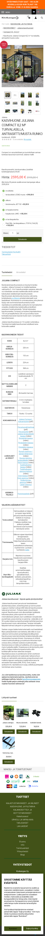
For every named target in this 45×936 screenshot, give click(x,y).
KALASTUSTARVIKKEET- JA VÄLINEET (22, 803)
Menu (8, 12)
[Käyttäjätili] (36, 17)
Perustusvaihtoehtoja (26, 427)
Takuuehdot (6, 254)
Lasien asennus (26, 485)
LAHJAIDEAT (22, 826)
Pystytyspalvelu (24, 494)
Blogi (22, 854)
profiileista (16, 298)
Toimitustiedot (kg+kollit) (11, 252)
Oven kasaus (23, 476)
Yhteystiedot (22, 851)
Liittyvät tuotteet (9, 697)
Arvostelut (21, 272)
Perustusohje (24, 432)
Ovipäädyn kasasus (25, 447)
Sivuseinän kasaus (26, 438)
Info (22, 845)
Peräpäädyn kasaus (25, 443)
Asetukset (13, 929)
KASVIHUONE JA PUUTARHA (22, 806)
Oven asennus (23, 478)
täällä (27, 550)
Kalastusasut (22, 816)
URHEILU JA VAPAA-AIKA (22, 819)
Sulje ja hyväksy (32, 928)
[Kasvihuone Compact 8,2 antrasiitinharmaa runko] (22, 66)
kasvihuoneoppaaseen (31, 679)
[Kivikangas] (10, 17)
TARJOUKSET (22, 823)
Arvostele (28, 139)
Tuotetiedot (7, 272)
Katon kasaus (23, 463)
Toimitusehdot (22, 848)
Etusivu (22, 841)
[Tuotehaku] (42, 17)
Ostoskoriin (22, 239)
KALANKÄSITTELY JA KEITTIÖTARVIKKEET (22, 811)
